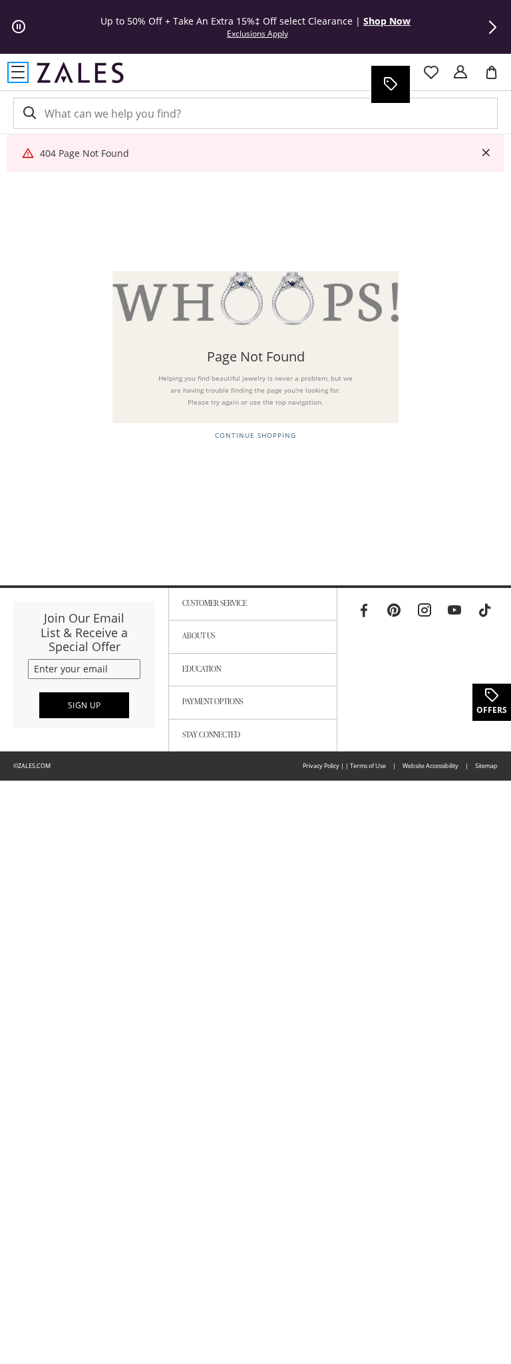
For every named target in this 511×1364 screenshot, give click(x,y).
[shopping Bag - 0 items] (496, 77)
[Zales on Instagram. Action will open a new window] (424, 610)
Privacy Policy (321, 765)
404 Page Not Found (84, 153)
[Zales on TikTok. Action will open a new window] (485, 610)
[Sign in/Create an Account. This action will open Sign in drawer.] (460, 72)
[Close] (486, 153)
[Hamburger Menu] (18, 72)
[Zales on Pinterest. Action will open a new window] (394, 610)
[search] (28, 113)
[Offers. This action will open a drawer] (390, 84)
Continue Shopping (255, 435)
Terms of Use (368, 765)
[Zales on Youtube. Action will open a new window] (454, 610)
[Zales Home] (80, 72)
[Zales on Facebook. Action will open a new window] (364, 610)
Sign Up (84, 705)
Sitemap (486, 765)
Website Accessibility (430, 765)
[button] (492, 27)
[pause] (19, 27)
